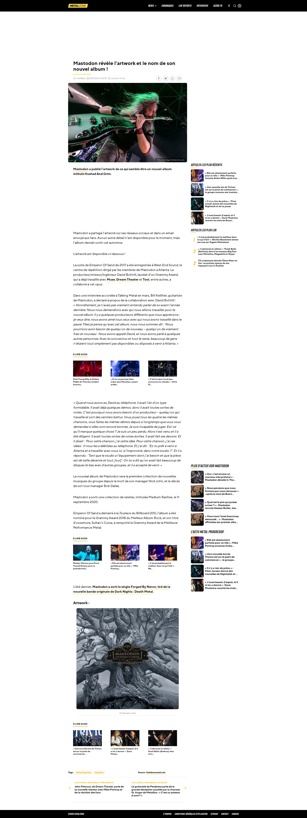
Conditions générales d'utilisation (191, 814)
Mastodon (80, 169)
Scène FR (217, 6)
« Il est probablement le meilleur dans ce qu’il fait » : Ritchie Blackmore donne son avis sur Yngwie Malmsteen (217, 240)
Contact (225, 814)
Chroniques (167, 6)
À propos (167, 814)
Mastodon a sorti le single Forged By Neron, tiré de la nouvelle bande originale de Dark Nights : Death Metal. (121, 589)
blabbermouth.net (155, 772)
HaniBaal (80, 78)
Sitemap (214, 814)
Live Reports (185, 6)
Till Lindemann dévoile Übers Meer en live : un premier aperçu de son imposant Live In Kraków (217, 263)
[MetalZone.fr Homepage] (78, 6)
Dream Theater (127, 280)
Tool (146, 280)
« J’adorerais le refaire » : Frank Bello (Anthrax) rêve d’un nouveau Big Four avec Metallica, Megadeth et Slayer (217, 251)
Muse (111, 280)
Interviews (202, 6)
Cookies (235, 814)
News (151, 6)
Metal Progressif (83, 772)
